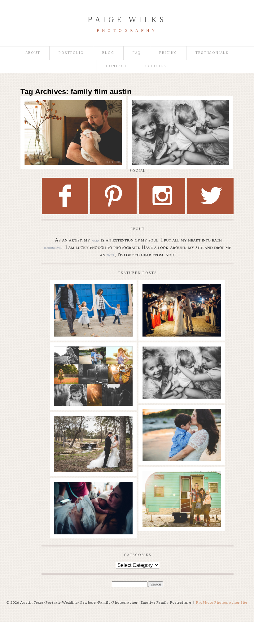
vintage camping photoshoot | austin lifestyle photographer (181, 485)
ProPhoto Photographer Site (221, 602)
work (95, 240)
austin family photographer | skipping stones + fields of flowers (181, 423)
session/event (54, 248)
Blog (108, 53)
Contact (116, 66)
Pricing (168, 53)
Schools (156, 66)
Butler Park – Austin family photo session (93, 295)
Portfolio (71, 53)
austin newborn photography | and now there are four (73, 112)
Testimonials (211, 53)
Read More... (40, 129)
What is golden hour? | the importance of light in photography (93, 360)
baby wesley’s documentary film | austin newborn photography (179, 115)
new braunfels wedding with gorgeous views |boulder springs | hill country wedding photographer (181, 304)
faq (137, 53)
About (32, 53)
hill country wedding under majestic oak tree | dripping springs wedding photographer (93, 433)
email (111, 255)
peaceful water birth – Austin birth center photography (93, 496)
